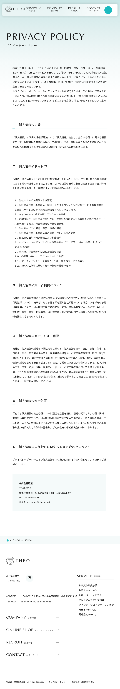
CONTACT (93, 9)
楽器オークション (88, 609)
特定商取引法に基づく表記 (83, 682)
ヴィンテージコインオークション (96, 604)
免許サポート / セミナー (91, 595)
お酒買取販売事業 (88, 585)
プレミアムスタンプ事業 (91, 599)
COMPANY (54, 9)
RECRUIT (74, 9)
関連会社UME (86, 614)
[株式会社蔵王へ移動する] (7, 540)
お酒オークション (88, 590)
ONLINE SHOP (29, 630)
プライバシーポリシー (57, 682)
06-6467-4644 (28, 601)
